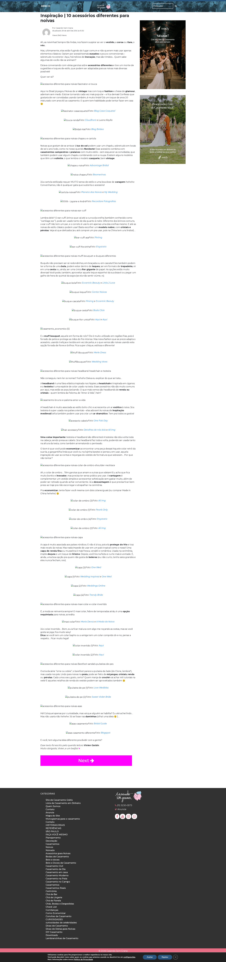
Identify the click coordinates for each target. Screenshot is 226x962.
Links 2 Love (108, 283)
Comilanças (52, 910)
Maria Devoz (87, 621)
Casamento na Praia (56, 878)
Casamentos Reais (56, 888)
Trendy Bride (96, 595)
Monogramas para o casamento (63, 819)
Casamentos (52, 844)
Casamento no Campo (58, 882)
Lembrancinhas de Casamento (62, 938)
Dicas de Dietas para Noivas (60, 929)
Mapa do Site (53, 815)
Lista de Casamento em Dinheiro (63, 803)
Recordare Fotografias (104, 201)
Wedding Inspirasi (89, 576)
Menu (44, 6)
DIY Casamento (54, 932)
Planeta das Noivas (91, 192)
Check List (51, 907)
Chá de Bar (51, 894)
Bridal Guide (100, 723)
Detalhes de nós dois (95, 430)
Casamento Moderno (57, 875)
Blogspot (105, 733)
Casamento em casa (57, 872)
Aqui (97, 319)
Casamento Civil (54, 866)
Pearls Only (102, 510)
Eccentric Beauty (91, 283)
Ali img (111, 430)
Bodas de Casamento (57, 856)
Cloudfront (90, 120)
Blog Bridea (97, 129)
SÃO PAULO (52, 831)
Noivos (49, 847)
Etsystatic (101, 246)
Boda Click (99, 310)
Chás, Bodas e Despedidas (60, 904)
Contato (50, 809)
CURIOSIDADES (54, 919)
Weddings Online (96, 586)
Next (84, 760)
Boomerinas (99, 174)
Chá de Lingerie (54, 897)
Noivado (50, 850)
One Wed (96, 567)
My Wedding (111, 192)
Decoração (51, 841)
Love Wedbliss (101, 687)
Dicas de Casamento (57, 926)
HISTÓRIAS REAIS (55, 825)
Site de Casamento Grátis (59, 800)
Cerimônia (51, 891)
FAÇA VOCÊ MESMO (57, 834)
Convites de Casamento (58, 916)
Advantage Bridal (99, 165)
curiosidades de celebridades (61, 922)
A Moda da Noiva (105, 621)
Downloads (52, 935)
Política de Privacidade (83, 959)
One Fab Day (101, 420)
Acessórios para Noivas (58, 853)
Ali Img (102, 500)
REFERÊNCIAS (53, 828)
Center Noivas (99, 292)
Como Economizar (56, 913)
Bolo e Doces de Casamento (61, 863)
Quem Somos (53, 806)
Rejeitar (165, 957)
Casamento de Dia (56, 869)
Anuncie (50, 812)
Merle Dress (100, 352)
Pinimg (98, 237)
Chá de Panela (53, 900)
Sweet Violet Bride (101, 697)
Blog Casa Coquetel (104, 111)
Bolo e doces (53, 859)
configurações (129, 957)
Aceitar (150, 957)
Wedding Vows (99, 361)
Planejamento (53, 837)
